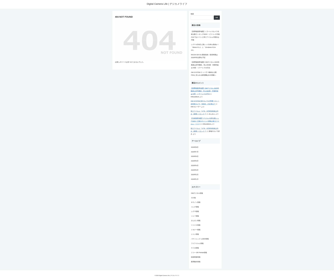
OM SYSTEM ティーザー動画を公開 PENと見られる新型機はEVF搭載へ (203, 73)
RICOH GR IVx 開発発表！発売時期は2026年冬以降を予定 (204, 56)
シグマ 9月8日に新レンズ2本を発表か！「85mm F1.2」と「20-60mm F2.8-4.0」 (205, 47)
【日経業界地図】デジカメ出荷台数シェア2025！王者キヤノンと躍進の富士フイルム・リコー (205, 121)
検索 (192, 14)
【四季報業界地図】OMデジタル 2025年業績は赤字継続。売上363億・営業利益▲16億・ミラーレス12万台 (205, 65)
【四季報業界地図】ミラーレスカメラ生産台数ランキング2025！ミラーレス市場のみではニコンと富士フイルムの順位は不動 (205, 36)
